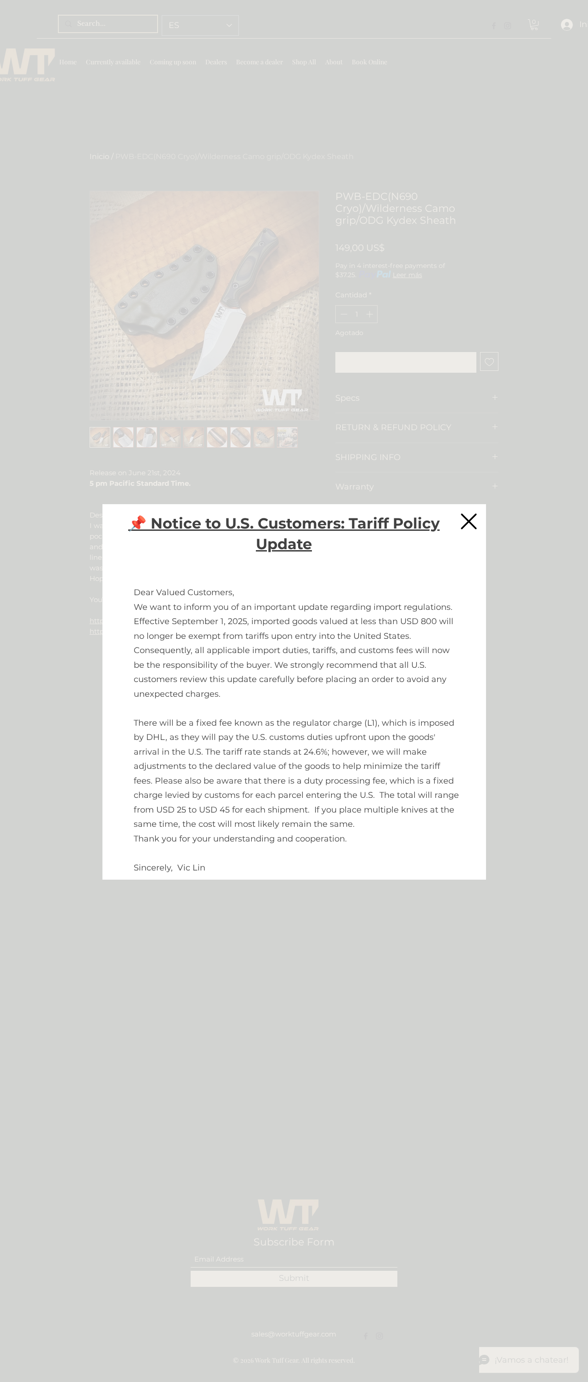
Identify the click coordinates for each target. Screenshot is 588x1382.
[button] (469, 521)
